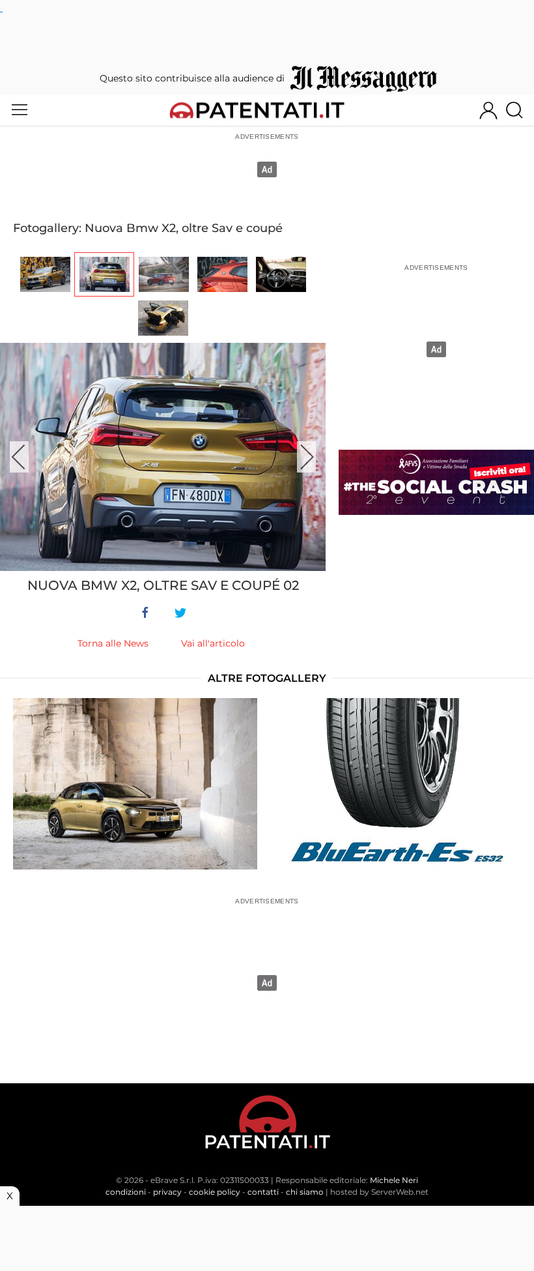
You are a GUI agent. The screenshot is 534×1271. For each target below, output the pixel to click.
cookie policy (214, 1192)
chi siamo (305, 1192)
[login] (488, 110)
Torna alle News (112, 643)
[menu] (19, 110)
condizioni (125, 1192)
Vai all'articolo (213, 643)
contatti (263, 1192)
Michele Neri (394, 1180)
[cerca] (519, 110)
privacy (167, 1192)
